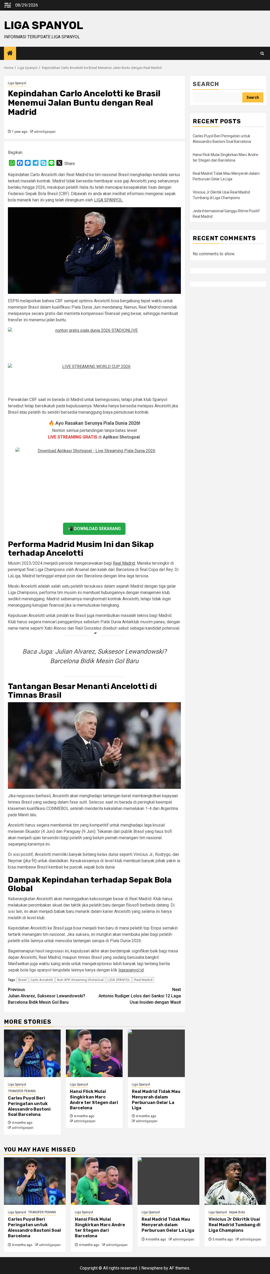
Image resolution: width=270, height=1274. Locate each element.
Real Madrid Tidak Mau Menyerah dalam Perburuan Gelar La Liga (156, 1099)
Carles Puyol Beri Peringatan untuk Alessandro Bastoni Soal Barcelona (29, 1106)
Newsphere (152, 1268)
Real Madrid (124, 563)
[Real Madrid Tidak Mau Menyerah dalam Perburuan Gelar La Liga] (156, 1053)
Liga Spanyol (17, 83)
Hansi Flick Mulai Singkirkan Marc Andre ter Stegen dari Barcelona (94, 1099)
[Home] (10, 53)
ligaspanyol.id (131, 970)
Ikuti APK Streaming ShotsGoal (80, 980)
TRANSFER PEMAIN (22, 1091)
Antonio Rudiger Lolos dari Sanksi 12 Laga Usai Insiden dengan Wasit (140, 996)
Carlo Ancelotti (42, 980)
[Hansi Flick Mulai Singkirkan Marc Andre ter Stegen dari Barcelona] (94, 1053)
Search (206, 84)
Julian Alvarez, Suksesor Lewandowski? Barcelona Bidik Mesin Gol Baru (46, 996)
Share (69, 163)
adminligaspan (45, 132)
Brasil (22, 980)
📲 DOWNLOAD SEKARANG (94, 528)
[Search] (262, 53)
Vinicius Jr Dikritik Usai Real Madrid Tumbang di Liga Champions (235, 1225)
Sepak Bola (237, 1212)
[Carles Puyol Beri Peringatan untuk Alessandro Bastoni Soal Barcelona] (32, 1053)
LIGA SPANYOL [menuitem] (108, 199)
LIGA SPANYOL (43, 25)
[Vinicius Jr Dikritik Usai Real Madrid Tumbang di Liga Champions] (235, 1181)
